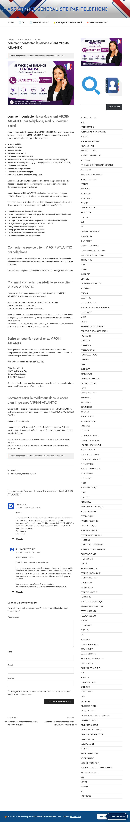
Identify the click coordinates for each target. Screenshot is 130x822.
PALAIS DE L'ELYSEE (88, 511)
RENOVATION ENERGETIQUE (92, 601)
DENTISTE (85, 279)
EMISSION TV (86, 312)
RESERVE (84, 620)
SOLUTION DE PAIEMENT (90, 668)
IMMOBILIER (86, 397)
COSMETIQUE (86, 260)
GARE (83, 364)
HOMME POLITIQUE (88, 383)
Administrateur (32, 39)
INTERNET (85, 412)
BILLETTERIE (86, 212)
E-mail (10, 665)
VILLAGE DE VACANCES (90, 772)
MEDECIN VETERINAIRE (90, 454)
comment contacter (21, 116)
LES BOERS (85, 426)
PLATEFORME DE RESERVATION (93, 549)
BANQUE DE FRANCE (89, 208)
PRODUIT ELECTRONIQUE (91, 573)
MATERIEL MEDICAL (88, 450)
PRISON (84, 563)
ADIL (83, 122)
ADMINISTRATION (88, 127)
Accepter (104, 816)
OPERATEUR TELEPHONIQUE (92, 507)
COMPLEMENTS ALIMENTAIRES (93, 250)
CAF (82, 227)
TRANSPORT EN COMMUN (91, 730)
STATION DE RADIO (88, 682)
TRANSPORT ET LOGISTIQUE (92, 734)
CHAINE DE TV (86, 236)
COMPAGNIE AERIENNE (89, 246)
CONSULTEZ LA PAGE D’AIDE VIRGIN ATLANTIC (28, 326)
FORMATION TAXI (88, 350)
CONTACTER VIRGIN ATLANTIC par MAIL (25, 308)
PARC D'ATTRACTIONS (89, 521)
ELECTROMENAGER (88, 303)
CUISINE (84, 269)
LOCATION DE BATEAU (89, 435)
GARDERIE (85, 359)
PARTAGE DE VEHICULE (90, 530)
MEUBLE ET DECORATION (91, 469)
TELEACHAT (85, 701)
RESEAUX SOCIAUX (88, 611)
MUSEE (83, 492)
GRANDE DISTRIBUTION (90, 378)
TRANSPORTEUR (87, 739)
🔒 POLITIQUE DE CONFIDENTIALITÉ (67, 22)
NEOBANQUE (86, 502)
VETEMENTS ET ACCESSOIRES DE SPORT (97, 768)
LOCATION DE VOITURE (90, 440)
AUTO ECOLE (86, 193)
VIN (82, 777)
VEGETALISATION (87, 744)
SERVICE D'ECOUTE (88, 654)
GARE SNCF (85, 369)
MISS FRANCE (86, 478)
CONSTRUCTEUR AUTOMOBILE (93, 255)
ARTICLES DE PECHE (88, 179)
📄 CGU (22, 22)
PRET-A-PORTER (87, 559)
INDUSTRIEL (86, 402)
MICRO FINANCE (87, 473)
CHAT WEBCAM (87, 241)
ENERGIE (84, 321)
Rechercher (114, 107)
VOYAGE (84, 782)
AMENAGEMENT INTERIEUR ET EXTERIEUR (97, 165)
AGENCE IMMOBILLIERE (90, 141)
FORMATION (86, 345)
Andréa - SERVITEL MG (25, 549)
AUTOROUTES (86, 198)
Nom (10, 651)
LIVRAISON (85, 431)
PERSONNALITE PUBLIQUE (91, 535)
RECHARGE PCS (87, 587)
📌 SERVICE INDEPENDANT (97, 22)
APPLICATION (86, 170)
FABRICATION (86, 336)
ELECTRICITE (86, 298)
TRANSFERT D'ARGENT (89, 725)
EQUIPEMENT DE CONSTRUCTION (94, 331)
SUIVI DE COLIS (87, 692)
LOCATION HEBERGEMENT (91, 445)
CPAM (83, 265)
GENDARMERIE (86, 374)
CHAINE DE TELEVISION (90, 231)
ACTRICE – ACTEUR (88, 118)
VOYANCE (84, 787)
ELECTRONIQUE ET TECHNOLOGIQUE (95, 307)
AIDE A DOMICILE (87, 146)
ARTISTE (84, 184)
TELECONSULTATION (89, 706)
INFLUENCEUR (86, 407)
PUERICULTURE (87, 583)
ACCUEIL (11, 22)
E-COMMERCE (86, 288)
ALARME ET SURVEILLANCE (91, 155)
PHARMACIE (85, 540)
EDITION (84, 293)
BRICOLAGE (85, 217)
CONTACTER (16, 474)
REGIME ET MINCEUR (89, 592)
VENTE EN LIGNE (87, 758)
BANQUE (84, 203)
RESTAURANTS (87, 625)
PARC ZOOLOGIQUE (88, 526)
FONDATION (86, 340)
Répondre (19, 539)
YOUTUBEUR (86, 796)
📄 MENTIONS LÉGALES (39, 22)
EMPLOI (84, 317)
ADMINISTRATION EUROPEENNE (93, 132)
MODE (83, 483)
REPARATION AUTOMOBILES (92, 606)
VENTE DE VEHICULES (89, 753)
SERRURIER (85, 639)
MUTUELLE (85, 497)
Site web (11, 678)
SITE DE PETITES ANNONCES (92, 658)
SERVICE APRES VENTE (89, 644)
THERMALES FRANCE (89, 720)
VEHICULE (85, 749)
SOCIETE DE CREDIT (89, 663)
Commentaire (14, 617)
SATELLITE (85, 630)
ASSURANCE (85, 189)
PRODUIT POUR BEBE (89, 578)
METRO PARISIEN (87, 464)
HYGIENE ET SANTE (88, 393)
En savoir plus (60, 55)
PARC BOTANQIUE (87, 516)
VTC (82, 791)
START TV (85, 677)
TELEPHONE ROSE (88, 711)
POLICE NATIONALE (88, 554)
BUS (82, 222)
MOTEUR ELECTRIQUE (89, 488)
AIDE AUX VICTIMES (88, 151)
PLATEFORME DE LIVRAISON (92, 545)
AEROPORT (15, 470)
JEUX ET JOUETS (87, 416)
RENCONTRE (86, 597)
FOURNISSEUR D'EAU (89, 355)
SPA (82, 673)
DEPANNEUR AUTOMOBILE (91, 284)
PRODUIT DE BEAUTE (89, 568)
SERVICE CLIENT (29, 474)
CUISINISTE (85, 274)
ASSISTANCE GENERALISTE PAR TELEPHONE (58, 9)
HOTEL (83, 388)
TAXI (83, 696)
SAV (82, 635)
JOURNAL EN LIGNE (88, 421)
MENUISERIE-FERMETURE (90, 459)
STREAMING (85, 687)
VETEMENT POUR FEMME (90, 763)
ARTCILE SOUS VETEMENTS (91, 174)
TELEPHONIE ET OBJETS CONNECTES (95, 715)
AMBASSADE (86, 160)
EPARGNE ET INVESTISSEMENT (93, 326)
